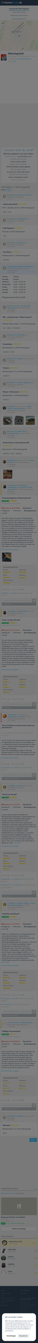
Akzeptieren (23, 1336)
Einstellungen (11, 1336)
